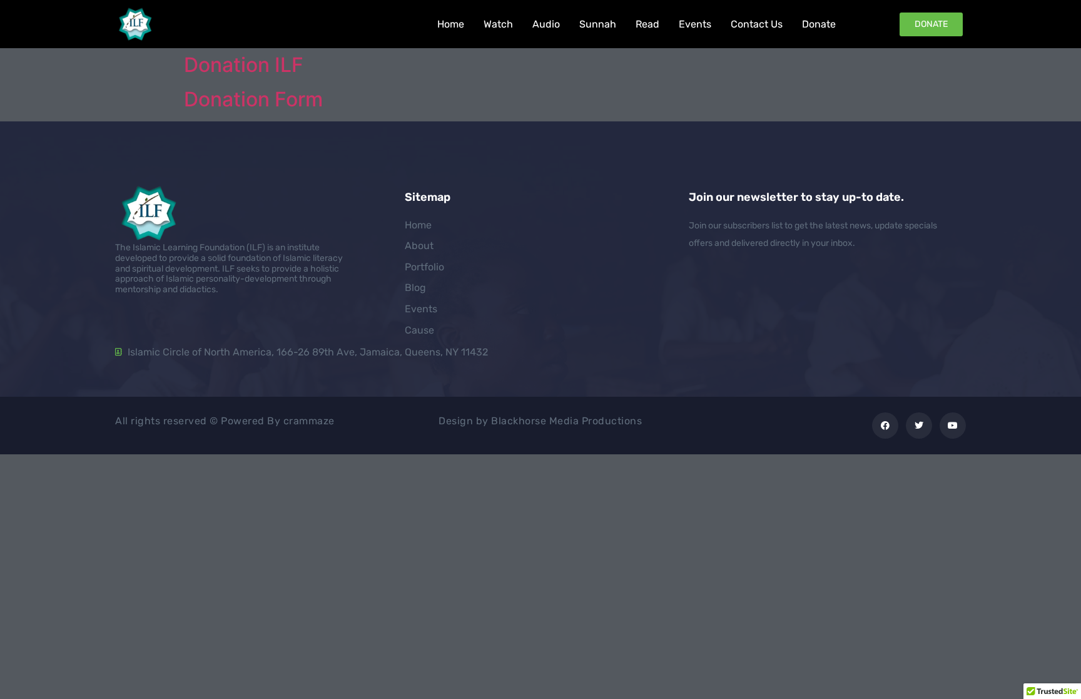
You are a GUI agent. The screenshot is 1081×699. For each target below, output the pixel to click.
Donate (819, 24)
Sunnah (597, 24)
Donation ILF (243, 65)
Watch (498, 24)
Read (647, 24)
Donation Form (253, 99)
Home (450, 24)
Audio (546, 24)
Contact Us (757, 24)
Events (695, 24)
